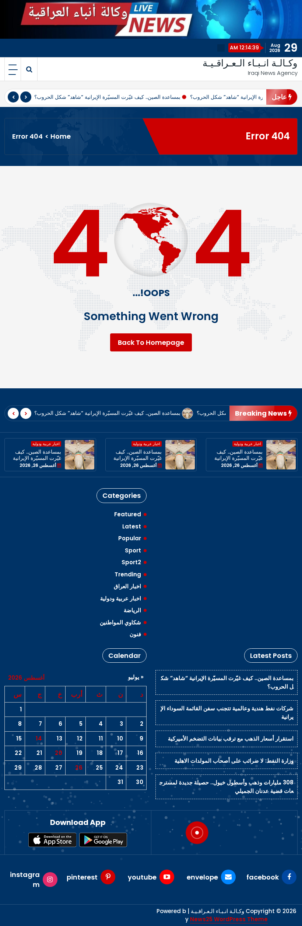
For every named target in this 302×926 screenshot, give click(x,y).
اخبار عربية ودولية (46, 444)
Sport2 (131, 562)
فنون (135, 634)
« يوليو (136, 677)
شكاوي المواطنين (120, 622)
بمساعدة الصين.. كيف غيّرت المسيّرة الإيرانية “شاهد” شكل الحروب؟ (107, 97)
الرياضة (132, 610)
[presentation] (13, 97)
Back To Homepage (151, 342)
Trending (128, 574)
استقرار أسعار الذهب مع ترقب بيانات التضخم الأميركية (231, 738)
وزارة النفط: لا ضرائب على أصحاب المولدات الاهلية (234, 760)
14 (39, 738)
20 (58, 753)
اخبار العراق (127, 586)
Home (60, 136)
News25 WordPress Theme (229, 914)
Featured (127, 514)
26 (78, 767)
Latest (131, 526)
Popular (129, 538)
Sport (133, 550)
